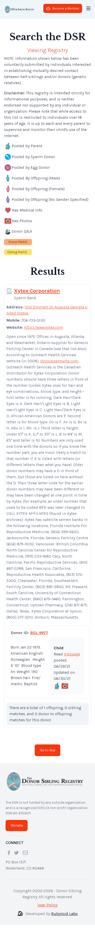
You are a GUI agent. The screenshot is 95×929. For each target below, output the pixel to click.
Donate (17, 825)
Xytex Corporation (37, 291)
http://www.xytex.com (43, 327)
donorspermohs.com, (59, 360)
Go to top (47, 750)
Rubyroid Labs (64, 913)
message (72, 654)
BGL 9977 (39, 632)
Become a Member (65, 8)
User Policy (47, 905)
